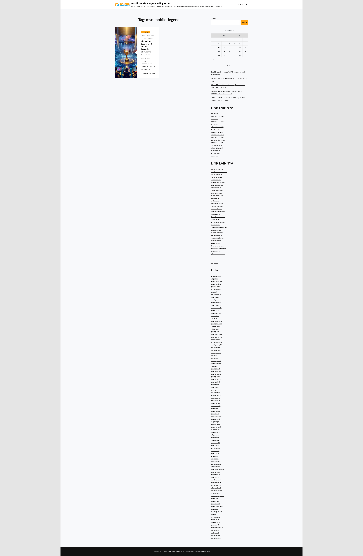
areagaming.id (215, 398)
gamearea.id (215, 453)
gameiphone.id (215, 287)
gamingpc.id (215, 332)
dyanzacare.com (216, 251)
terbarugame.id (216, 361)
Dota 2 (143, 35)
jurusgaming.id (215, 392)
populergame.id (216, 538)
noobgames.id (215, 517)
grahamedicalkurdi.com (218, 248)
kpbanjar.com (215, 225)
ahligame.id (214, 456)
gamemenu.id (215, 443)
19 (224, 51)
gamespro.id (215, 501)
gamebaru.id (215, 514)
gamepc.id (214, 292)
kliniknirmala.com (216, 230)
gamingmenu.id (216, 379)
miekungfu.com (216, 201)
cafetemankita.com (217, 203)
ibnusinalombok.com (217, 246)
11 (219, 47)
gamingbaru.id (215, 472)
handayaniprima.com (218, 182)
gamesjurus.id (215, 408)
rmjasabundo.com (217, 206)
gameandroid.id (216, 284)
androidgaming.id (216, 281)
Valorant (150, 38)
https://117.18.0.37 (217, 143)
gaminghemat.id (216, 371)
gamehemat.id (215, 432)
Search (213, 18)
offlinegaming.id (216, 350)
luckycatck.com (216, 188)
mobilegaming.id (216, 345)
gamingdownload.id (217, 469)
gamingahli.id (215, 384)
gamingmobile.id (216, 324)
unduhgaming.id (216, 480)
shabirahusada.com (217, 238)
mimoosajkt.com (216, 209)
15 (240, 47)
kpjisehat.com (215, 219)
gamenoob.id (215, 509)
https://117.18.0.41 (217, 132)
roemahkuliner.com (217, 177)
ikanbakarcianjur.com (218, 217)
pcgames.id (214, 358)
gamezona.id (215, 445)
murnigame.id (215, 448)
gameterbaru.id (216, 313)
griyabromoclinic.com (218, 254)
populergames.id (216, 512)
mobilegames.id (216, 300)
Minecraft (144, 38)
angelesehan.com (216, 193)
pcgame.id (214, 355)
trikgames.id (215, 318)
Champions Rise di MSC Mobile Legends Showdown (146, 46)
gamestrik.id (215, 316)
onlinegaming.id (216, 353)
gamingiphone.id (216, 321)
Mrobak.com (215, 198)
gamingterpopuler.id (217, 496)
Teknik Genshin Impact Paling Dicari (151, 3)
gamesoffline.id (216, 305)
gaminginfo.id (215, 369)
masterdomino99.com (218, 140)
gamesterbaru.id (216, 308)
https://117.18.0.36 (217, 116)
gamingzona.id (215, 390)
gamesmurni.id (215, 406)
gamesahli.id (215, 414)
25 (219, 55)
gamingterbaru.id (216, 337)
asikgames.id (215, 435)
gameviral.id (215, 519)
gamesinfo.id (215, 297)
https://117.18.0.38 (217, 137)
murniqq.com (215, 153)
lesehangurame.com (217, 169)
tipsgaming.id (215, 326)
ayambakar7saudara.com (219, 172)
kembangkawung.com (218, 211)
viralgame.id (215, 533)
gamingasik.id (215, 382)
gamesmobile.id (216, 302)
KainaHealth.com (216, 235)
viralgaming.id (215, 493)
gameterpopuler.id (217, 527)
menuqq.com (215, 156)
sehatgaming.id (216, 488)
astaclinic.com (215, 243)
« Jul (228, 65)
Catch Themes (206, 551)
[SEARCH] (247, 4)
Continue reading (148, 73)
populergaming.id (216, 490)
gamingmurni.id (216, 374)
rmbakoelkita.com (217, 190)
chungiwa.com (215, 214)
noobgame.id (215, 530)
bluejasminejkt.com (217, 195)
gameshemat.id (216, 427)
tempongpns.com (216, 174)
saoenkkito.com (216, 180)
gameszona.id (215, 419)
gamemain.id (215, 437)
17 (213, 51)
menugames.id (215, 424)
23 (245, 51)
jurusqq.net (214, 124)
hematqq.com (215, 150)
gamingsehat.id (216, 482)
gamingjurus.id (215, 377)
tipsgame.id (214, 366)
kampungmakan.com (217, 185)
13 (229, 47)
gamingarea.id (215, 387)
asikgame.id (214, 459)
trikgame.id (214, 279)
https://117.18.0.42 (217, 127)
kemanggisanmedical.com (219, 227)
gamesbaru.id (215, 504)
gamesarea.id (215, 451)
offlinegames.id (216, 294)
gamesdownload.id (217, 506)
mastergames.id (216, 464)
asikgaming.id (215, 400)
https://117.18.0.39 (217, 121)
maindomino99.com (217, 135)
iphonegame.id (215, 339)
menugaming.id (216, 395)
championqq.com (216, 145)
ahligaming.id (215, 422)
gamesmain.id (215, 411)
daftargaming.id (216, 485)
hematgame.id (215, 461)
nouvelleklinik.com (217, 233)
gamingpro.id (215, 477)
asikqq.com (214, 113)
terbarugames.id (216, 363)
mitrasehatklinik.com (218, 222)
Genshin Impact (150, 35)
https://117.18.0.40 (217, 148)
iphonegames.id (216, 289)
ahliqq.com (214, 119)
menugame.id (215, 467)
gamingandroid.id (216, 334)
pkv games (214, 263)
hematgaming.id (216, 416)
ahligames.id (215, 429)
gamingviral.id (215, 474)
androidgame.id (216, 276)
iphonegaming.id (216, 342)
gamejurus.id (215, 440)
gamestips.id (215, 310)
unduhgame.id (215, 535)
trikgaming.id (215, 329)
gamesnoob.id (215, 498)
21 (234, 51)
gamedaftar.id (215, 522)
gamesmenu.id (215, 403)
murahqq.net (215, 129)
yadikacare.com (216, 240)
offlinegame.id (215, 347)
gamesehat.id (215, 525)
